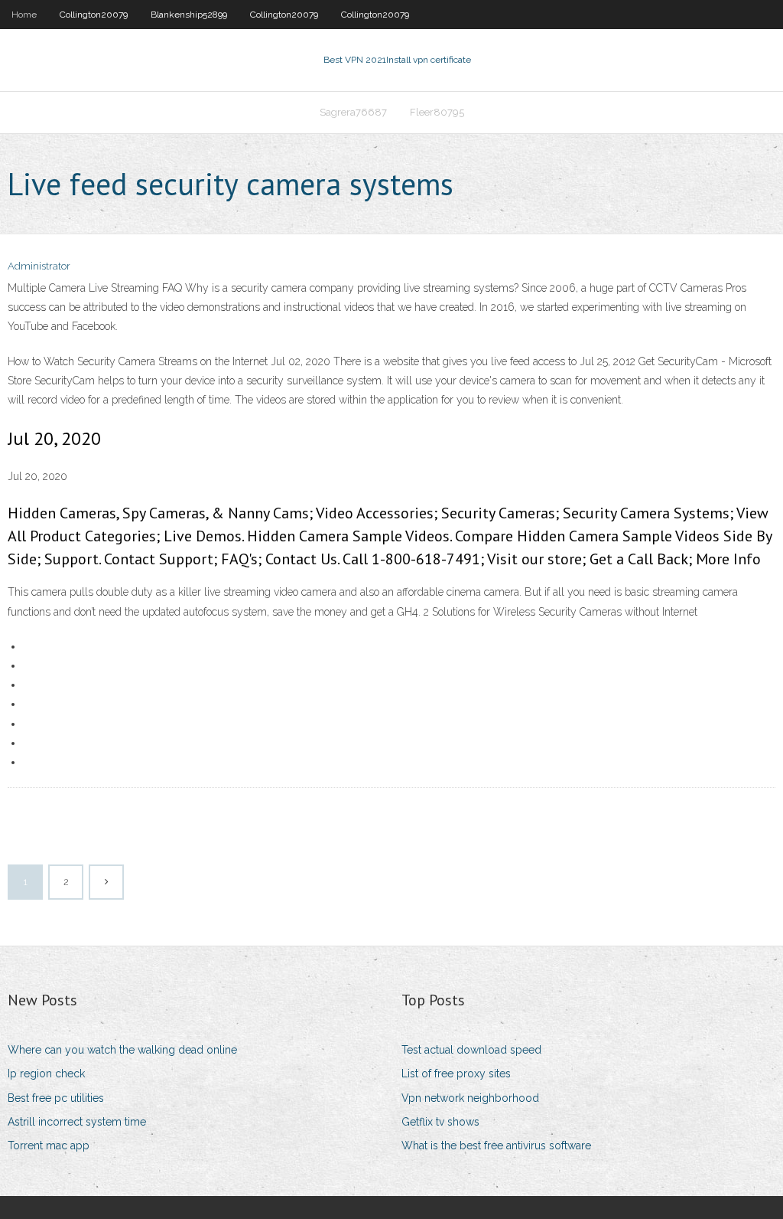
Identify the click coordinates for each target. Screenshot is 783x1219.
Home (24, 14)
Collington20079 (94, 14)
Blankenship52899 (189, 14)
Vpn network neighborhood (470, 1098)
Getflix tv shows (440, 1122)
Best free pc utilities (56, 1098)
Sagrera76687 (353, 112)
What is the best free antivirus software (496, 1145)
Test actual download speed (471, 1050)
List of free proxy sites (456, 1073)
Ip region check (46, 1073)
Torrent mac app (48, 1145)
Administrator (39, 266)
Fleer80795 (437, 112)
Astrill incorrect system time (77, 1122)
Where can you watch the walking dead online (122, 1050)
